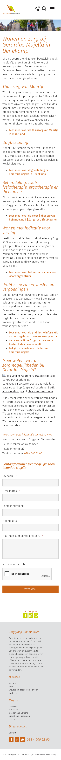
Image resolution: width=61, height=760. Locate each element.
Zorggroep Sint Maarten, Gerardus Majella (26, 383)
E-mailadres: (11, 490)
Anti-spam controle (13, 564)
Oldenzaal (14, 706)
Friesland (13, 709)
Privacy (53, 754)
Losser (12, 719)
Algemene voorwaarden (39, 754)
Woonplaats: (9, 520)
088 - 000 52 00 (33, 453)
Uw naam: (9, 475)
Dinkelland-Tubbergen (19, 716)
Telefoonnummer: (13, 505)
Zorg (11, 686)
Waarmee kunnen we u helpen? (22, 535)
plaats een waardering (40, 391)
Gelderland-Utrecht (18, 713)
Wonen (12, 683)
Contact (12, 733)
